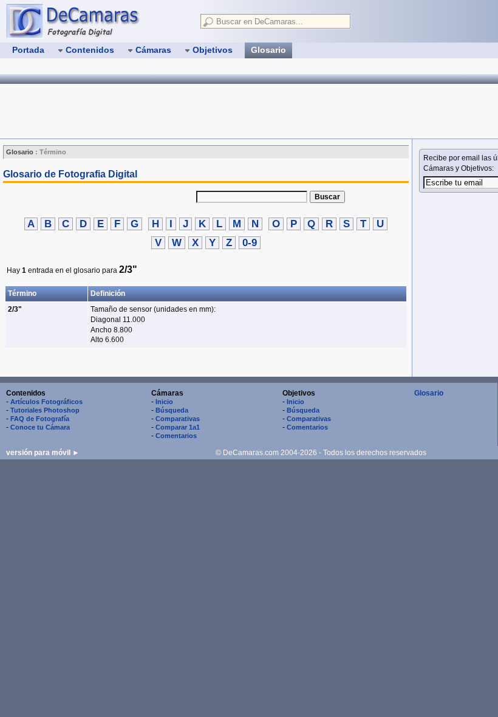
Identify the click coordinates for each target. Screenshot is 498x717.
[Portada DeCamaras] (97, 20)
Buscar (327, 197)
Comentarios (176, 435)
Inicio (164, 401)
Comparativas (177, 418)
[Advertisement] (221, 111)
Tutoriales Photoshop (45, 410)
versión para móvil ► (43, 452)
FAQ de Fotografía (39, 418)
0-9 (249, 243)
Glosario (428, 393)
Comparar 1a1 (177, 427)
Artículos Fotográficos (46, 401)
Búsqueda (171, 410)
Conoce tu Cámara (40, 427)
